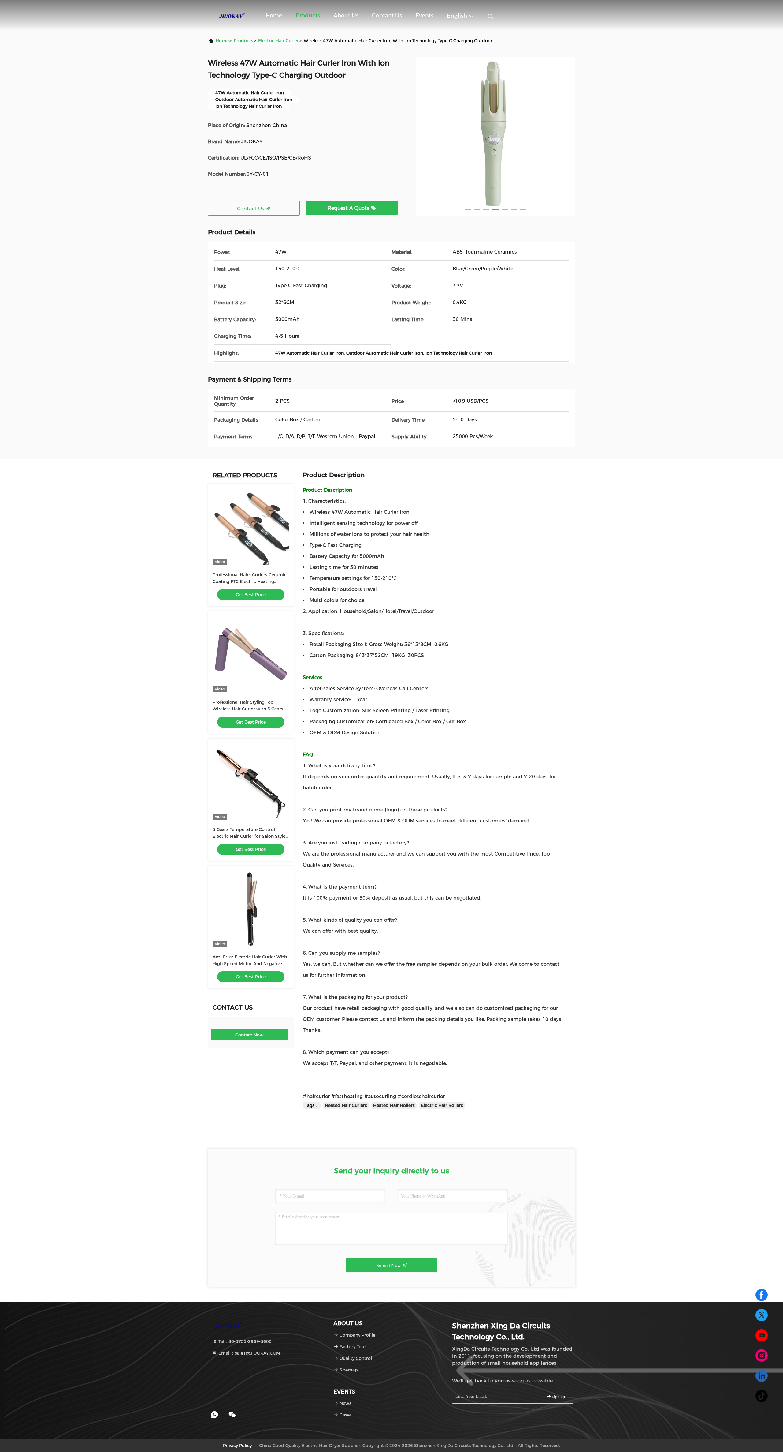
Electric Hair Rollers (442, 1105)
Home (273, 15)
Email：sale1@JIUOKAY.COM (248, 1353)
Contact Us (387, 15)
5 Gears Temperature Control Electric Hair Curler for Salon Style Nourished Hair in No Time (249, 836)
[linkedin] (762, 1376)
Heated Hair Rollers (394, 1105)
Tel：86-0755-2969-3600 (244, 1341)
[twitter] (762, 1315)
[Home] (232, 15)
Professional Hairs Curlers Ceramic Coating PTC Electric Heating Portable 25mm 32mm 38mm (250, 581)
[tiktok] (762, 1396)
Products (308, 15)
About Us (345, 15)
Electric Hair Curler (278, 40)
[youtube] (762, 1335)
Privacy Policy (237, 1445)
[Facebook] (762, 1295)
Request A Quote (349, 208)
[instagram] (762, 1356)
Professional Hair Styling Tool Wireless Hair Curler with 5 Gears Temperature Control (248, 708)
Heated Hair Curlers (346, 1105)
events (424, 15)
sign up (558, 1396)
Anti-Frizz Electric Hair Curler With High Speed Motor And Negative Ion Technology (250, 963)
